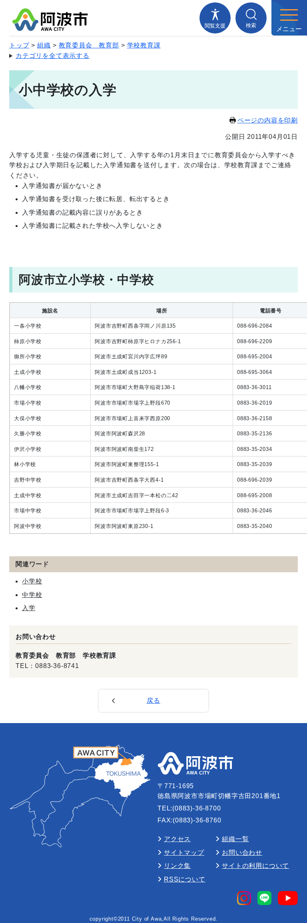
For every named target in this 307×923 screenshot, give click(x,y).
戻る (153, 700)
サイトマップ (184, 852)
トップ (19, 45)
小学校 (32, 581)
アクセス (177, 839)
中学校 (32, 594)
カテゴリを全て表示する (53, 55)
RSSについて (184, 879)
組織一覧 (235, 839)
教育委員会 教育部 (89, 45)
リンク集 (177, 865)
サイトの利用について (255, 865)
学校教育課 (144, 45)
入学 (29, 608)
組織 (44, 45)
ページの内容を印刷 (267, 120)
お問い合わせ (242, 852)
